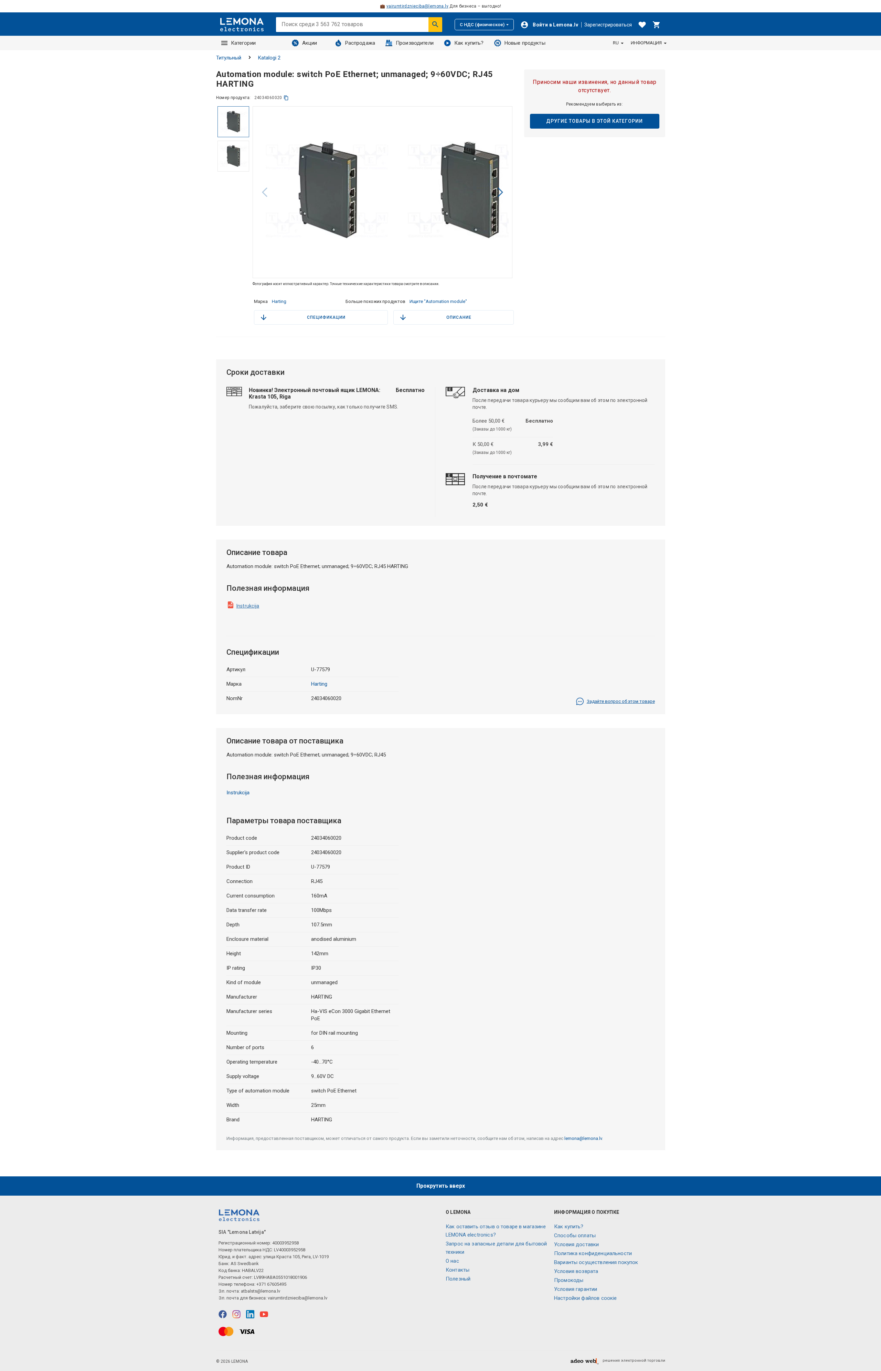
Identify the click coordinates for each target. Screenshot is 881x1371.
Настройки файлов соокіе (585, 1298)
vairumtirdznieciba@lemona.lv (417, 6)
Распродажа (360, 43)
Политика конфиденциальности (593, 1253)
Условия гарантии (575, 1289)
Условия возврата (576, 1271)
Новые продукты (525, 43)
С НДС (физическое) (482, 24)
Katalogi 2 (269, 58)
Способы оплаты (575, 1235)
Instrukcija (247, 606)
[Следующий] (500, 192)
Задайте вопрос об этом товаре (621, 701)
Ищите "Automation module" (438, 301)
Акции (309, 43)
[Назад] (264, 192)
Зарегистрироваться (608, 25)
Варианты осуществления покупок (596, 1262)
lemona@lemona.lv (583, 1138)
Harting (279, 301)
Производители (415, 43)
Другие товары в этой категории (594, 121)
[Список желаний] (642, 25)
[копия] (286, 98)
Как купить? (469, 43)
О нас (452, 1261)
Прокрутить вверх (440, 1186)
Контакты (457, 1270)
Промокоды (568, 1280)
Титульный (228, 58)
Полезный (458, 1279)
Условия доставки (576, 1244)
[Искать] (435, 24)
